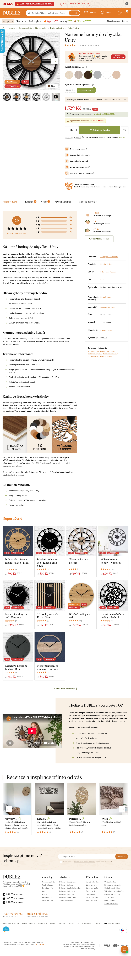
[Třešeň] (16, 97)
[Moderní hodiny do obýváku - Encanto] (50, 647)
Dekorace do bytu (48, 882)
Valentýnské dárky (93, 882)
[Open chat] (124, 949)
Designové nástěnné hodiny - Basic (16, 667)
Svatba (44, 894)
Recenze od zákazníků (112, 885)
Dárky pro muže (106, 356)
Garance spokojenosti (11, 923)
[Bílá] (36, 97)
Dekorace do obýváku (67, 882)
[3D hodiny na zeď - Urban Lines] (50, 595)
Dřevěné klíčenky (48, 900)
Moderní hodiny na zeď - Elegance (16, 616)
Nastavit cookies (114, 923)
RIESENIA (40, 944)
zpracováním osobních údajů (84, 862)
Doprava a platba (28, 923)
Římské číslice (106, 264)
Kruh (102, 280)
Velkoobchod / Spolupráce (114, 891)
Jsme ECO (73, 923)
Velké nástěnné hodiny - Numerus (111, 561)
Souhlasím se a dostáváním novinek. (88, 862)
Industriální (104, 272)
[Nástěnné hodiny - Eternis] (81, 541)
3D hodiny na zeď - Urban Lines (47, 616)
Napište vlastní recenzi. (99, 238)
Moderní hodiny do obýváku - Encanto (48, 667)
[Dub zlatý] (26, 97)
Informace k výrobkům (112, 894)
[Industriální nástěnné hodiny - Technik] (113, 595)
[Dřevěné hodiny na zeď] (81, 595)
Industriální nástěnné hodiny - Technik (112, 616)
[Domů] (3, 28)
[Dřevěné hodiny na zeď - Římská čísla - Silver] (50, 541)
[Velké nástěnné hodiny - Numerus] (113, 541)
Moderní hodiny (93, 351)
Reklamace (42, 923)
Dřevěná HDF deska (107, 307)
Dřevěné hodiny (47, 885)
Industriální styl (93, 356)
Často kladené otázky (112, 888)
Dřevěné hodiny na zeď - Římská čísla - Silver (47, 562)
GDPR (97, 923)
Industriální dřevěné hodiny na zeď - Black (17, 561)
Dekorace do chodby (67, 894)
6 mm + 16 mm (106, 330)
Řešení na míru (47, 888)
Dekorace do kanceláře (67, 897)
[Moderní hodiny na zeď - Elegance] (18, 595)
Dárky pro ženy (91, 885)
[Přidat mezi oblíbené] (124, 130)
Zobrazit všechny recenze (16, 233)
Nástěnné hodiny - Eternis (79, 561)
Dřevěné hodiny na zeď (79, 616)
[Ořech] (7, 97)
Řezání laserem (106, 297)
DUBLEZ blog (109, 900)
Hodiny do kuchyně (107, 351)
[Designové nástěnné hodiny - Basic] (18, 647)
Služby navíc (109, 897)
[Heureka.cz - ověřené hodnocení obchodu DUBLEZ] (6, 930)
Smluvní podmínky (88, 949)
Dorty (44, 891)
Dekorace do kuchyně (67, 891)
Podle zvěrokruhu (92, 897)
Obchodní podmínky (57, 923)
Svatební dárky (91, 894)
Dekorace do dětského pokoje (70, 888)
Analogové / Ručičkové (109, 257)
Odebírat (121, 856)
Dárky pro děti (91, 891)
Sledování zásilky (111, 904)
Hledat (74, 13)
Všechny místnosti (66, 900)
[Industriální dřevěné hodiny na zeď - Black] (18, 541)
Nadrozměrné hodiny (110, 354)
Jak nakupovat (86, 923)
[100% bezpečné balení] (69, 186)
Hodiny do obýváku (95, 354)
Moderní (113, 272)
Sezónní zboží (47, 897)
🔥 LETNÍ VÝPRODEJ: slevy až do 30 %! (35, 4)
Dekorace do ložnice (66, 885)
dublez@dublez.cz (37, 913)
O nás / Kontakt (110, 882)
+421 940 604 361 (13, 913)
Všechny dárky (91, 900)
